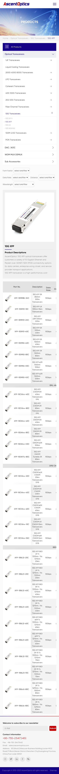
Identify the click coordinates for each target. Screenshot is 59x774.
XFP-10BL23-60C (22, 640)
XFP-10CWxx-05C (21, 538)
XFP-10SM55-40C (21, 343)
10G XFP (51, 38)
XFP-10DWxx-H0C (21, 444)
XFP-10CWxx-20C (21, 476)
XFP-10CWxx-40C (21, 394)
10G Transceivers (38, 38)
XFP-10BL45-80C (22, 689)
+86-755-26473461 (14, 738)
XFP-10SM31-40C (22, 331)
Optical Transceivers (19, 38)
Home (5, 38)
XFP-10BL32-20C (22, 558)
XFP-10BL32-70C (22, 656)
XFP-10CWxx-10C (21, 524)
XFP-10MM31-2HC (21, 320)
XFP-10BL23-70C (22, 673)
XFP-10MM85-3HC (21, 298)
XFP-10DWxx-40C (21, 421)
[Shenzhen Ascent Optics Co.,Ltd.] (17, 4)
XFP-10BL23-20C (22, 574)
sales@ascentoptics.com (19, 745)
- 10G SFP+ (8, 118)
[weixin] (28, 759)
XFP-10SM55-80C (22, 354)
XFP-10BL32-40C (22, 590)
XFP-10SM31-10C (22, 309)
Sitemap (53, 770)
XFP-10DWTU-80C (21, 457)
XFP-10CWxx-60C (21, 509)
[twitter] (11, 759)
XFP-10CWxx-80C (21, 408)
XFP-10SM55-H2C (21, 377)
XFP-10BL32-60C (22, 623)
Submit (53, 728)
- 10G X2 (7, 125)
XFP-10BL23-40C (22, 607)
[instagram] (5, 759)
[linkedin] (16, 759)
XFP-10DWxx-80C (21, 432)
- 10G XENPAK (9, 128)
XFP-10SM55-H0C (21, 366)
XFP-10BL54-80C (22, 706)
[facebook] (22, 759)
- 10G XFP (8, 122)
